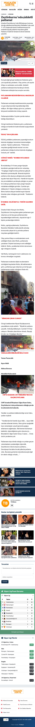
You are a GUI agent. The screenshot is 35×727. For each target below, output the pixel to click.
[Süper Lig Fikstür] (33, 638)
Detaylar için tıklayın (17, 632)
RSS (7, 719)
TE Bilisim (13, 502)
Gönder (5, 581)
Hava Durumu (23, 700)
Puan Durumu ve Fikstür (26, 704)
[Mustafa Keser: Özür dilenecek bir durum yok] (26, 535)
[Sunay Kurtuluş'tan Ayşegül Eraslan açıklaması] (9, 550)
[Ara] (30, 3)
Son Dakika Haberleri (25, 708)
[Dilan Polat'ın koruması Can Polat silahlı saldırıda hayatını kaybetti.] (9, 535)
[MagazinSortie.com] (9, 3)
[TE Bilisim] (5, 503)
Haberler (3, 14)
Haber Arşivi (6, 712)
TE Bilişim (21, 724)
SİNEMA (26, 9)
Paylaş (5, 63)
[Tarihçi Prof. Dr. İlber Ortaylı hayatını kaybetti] (26, 550)
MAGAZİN (12, 9)
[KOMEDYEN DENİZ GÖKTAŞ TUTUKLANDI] (26, 519)
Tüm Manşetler (7, 708)
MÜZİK (20, 9)
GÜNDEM (4, 9)
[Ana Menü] (32, 3)
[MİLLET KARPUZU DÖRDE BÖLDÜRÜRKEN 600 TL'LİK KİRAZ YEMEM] (9, 519)
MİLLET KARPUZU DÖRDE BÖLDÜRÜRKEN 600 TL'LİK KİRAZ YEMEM (8, 526)
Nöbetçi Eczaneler (8, 700)
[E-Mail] (12, 505)
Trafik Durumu (6, 704)
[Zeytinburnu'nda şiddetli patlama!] (17, 51)
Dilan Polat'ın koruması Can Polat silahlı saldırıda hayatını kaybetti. (8, 542)
